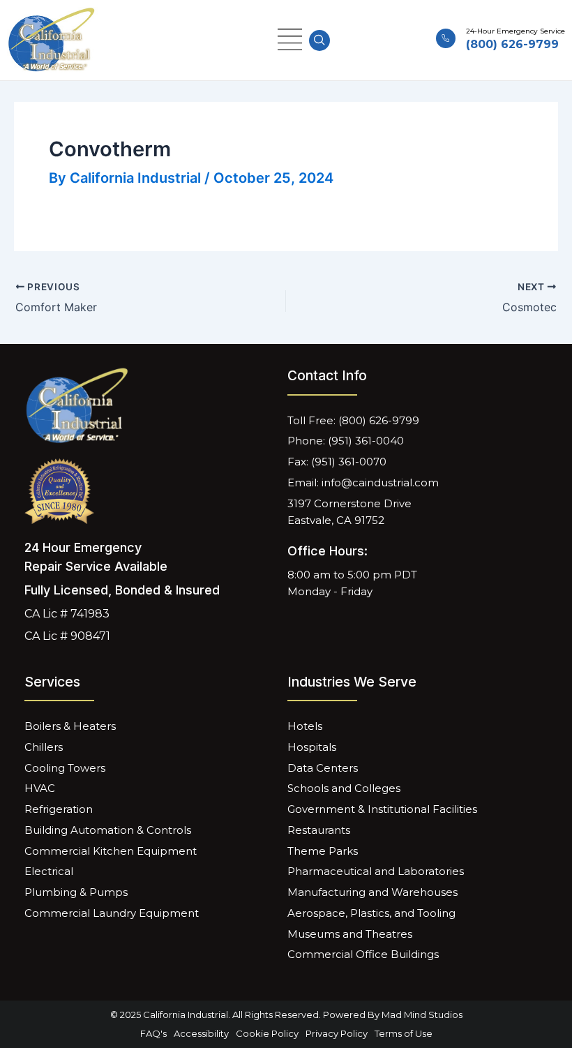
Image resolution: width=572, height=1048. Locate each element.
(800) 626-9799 (512, 44)
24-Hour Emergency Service (515, 31)
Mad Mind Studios (422, 1014)
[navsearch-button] (319, 40)
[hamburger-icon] (290, 40)
